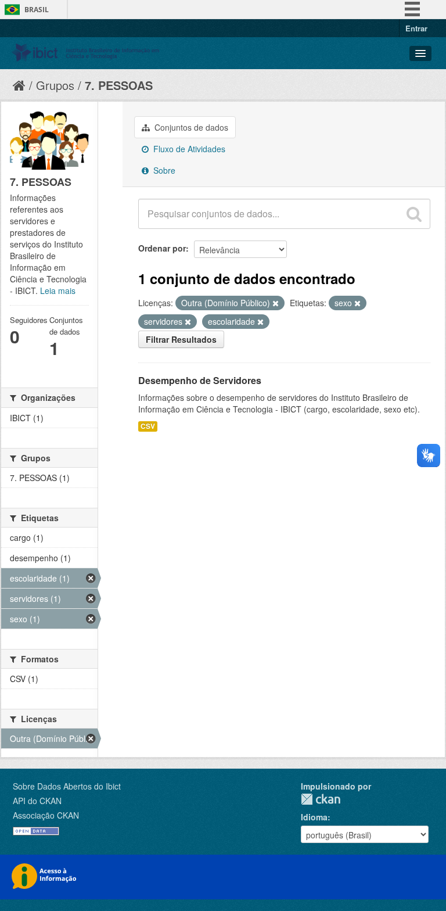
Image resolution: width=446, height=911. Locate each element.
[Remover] (275, 303)
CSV (148, 426)
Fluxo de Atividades (188, 149)
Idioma (314, 817)
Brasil (36, 10)
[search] (414, 214)
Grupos (55, 85)
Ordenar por (162, 248)
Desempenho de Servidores (199, 380)
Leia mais (57, 290)
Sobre (163, 170)
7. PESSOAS (119, 85)
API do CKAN (37, 800)
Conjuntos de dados (190, 127)
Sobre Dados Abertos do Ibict (67, 786)
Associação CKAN (46, 815)
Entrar (416, 28)
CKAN (320, 799)
